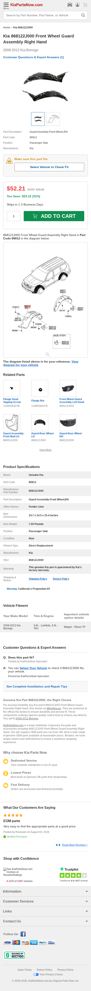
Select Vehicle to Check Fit (49, 167)
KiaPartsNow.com (13, 725)
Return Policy (61, 578)
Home (6, 27)
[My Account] (77, 4)
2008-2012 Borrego (27, 718)
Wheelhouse (54, 708)
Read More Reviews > (75, 844)
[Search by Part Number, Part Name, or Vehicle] (83, 15)
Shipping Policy (38, 578)
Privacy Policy (65, 969)
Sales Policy (25, 969)
